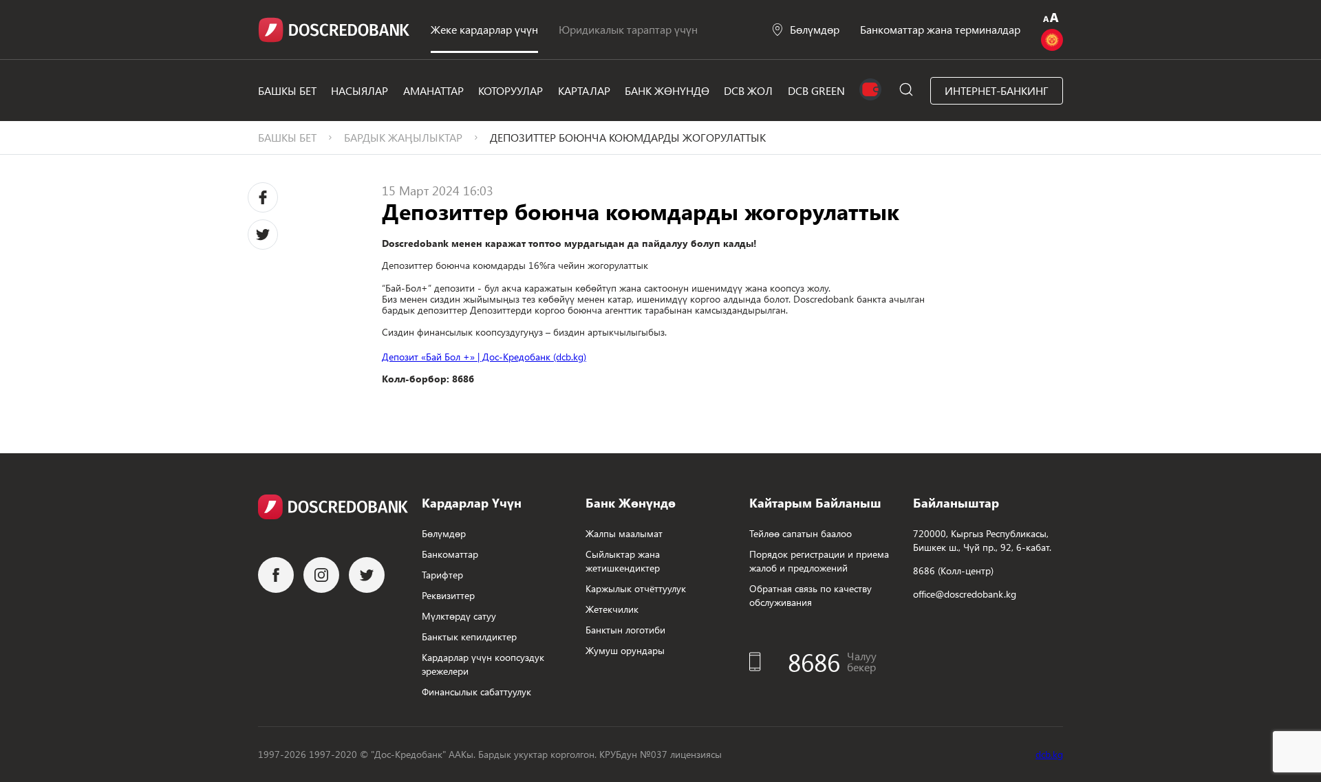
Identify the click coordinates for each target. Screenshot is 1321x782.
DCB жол (748, 90)
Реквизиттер (448, 595)
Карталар (584, 90)
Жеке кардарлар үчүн (484, 29)
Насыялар (359, 90)
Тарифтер (442, 574)
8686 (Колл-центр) (953, 570)
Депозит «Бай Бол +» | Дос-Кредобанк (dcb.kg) (484, 356)
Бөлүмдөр (814, 29)
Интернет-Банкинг (997, 90)
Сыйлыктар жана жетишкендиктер (623, 560)
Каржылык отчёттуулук (636, 588)
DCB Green (816, 90)
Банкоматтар (450, 554)
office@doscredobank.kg (964, 593)
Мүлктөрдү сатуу (459, 615)
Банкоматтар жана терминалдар (940, 29)
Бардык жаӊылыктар (403, 137)
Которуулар (510, 90)
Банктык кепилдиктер (469, 636)
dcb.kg (1049, 754)
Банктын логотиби (625, 629)
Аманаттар (433, 90)
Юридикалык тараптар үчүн (628, 29)
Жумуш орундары (625, 650)
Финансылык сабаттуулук (476, 691)
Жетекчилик (612, 609)
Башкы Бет (287, 90)
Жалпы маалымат (624, 533)
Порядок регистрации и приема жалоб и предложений (819, 560)
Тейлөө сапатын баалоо (800, 533)
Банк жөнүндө (667, 90)
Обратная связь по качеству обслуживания (810, 595)
